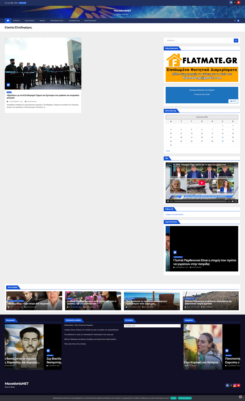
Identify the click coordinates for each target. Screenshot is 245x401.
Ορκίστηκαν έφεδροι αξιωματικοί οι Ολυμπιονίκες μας (188, 360)
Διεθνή (9, 92)
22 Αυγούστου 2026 (177, 267)
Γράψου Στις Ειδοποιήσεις (174, 214)
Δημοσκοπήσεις (90, 21)
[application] (202, 182)
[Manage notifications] (240, 396)
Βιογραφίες (47, 355)
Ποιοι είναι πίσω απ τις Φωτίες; (75, 344)
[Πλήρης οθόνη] (236, 201)
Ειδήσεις (16, 21)
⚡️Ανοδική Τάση (13, 301)
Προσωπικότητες (57, 21)
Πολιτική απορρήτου (185, 398)
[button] (235, 20)
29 (222, 141)
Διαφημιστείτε (74, 21)
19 (191, 137)
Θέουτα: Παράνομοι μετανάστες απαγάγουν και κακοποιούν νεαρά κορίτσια (208, 302)
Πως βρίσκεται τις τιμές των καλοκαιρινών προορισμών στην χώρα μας (197, 262)
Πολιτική (21, 301)
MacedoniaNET (122, 10)
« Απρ (168, 151)
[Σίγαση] (233, 201)
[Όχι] (243, 398)
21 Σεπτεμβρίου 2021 (16, 101)
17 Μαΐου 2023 (229, 365)
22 (222, 137)
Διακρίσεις (225, 355)
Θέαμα (42, 21)
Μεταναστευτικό (189, 298)
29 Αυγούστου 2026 (16, 307)
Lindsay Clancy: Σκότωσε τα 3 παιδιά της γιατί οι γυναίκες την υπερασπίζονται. (91, 302)
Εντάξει (173, 398)
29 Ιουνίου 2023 (50, 365)
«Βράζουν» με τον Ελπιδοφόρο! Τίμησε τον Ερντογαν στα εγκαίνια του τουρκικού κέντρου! (43, 96)
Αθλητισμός (30, 21)
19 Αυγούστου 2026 (193, 307)
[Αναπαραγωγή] (168, 201)
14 (212, 133)
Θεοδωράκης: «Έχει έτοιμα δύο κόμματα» (29, 303)
